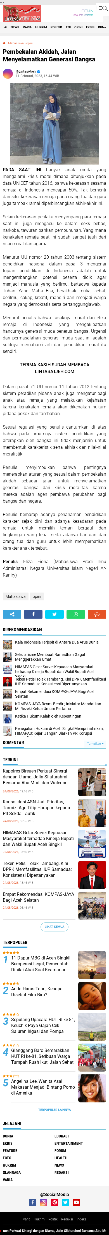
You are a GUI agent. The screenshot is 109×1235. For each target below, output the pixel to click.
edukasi (61, 1136)
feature (10, 1150)
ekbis (90, 27)
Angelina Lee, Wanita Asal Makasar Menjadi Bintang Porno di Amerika (43, 1087)
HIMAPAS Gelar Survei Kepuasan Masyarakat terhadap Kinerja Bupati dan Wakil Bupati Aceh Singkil (38, 838)
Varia (26, 1219)
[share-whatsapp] (76, 614)
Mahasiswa (16, 43)
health (61, 1158)
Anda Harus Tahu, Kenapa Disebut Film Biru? (37, 991)
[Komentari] (97, 614)
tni (68, 27)
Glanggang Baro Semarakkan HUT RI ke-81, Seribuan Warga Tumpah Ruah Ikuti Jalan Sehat (42, 1056)
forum (60, 1150)
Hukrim (39, 1219)
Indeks (81, 1219)
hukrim (41, 27)
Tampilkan (94, 744)
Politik (53, 1219)
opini (78, 27)
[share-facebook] (33, 614)
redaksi (61, 1172)
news (15, 27)
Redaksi (67, 1219)
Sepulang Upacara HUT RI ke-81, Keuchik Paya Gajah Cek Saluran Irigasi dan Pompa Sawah (43, 1028)
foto (7, 1158)
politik (56, 27)
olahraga (12, 1172)
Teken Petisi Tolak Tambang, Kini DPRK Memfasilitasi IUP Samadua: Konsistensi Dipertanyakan (37, 869)
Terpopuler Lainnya (54, 1110)
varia (27, 27)
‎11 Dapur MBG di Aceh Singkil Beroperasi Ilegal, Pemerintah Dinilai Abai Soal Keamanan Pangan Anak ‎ (40, 966)
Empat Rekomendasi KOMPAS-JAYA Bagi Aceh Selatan (38, 897)
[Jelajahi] (102, 8)
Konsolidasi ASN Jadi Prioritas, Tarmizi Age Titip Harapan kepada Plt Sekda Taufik (36, 807)
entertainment (68, 1143)
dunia (102, 27)
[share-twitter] (54, 614)
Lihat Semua (54, 927)
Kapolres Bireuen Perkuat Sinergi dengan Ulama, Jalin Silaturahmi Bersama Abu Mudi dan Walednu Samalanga (35, 779)
